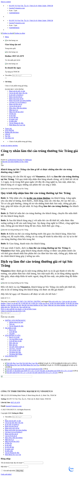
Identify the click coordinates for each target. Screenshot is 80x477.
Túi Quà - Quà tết (15, 348)
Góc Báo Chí (9, 138)
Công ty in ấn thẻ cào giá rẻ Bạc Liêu (13, 311)
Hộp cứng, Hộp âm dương (18, 108)
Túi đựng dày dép (15, 352)
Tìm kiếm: (8, 75)
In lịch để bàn (13, 117)
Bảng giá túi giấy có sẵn (17, 91)
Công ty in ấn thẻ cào (13, 303)
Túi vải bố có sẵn (15, 350)
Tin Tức (7, 136)
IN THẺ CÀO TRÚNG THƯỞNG (9, 145)
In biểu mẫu (13, 121)
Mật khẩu (4, 466)
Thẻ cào (11, 324)
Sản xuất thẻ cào (24, 307)
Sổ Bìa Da (12, 114)
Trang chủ (8, 128)
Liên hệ (7, 134)
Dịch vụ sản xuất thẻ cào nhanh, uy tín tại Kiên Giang (18, 309)
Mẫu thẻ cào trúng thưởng (56, 305)
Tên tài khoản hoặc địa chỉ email (12, 463)
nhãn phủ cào (5, 307)
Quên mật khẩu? (6, 474)
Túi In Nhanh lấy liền (16, 123)
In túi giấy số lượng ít (16, 95)
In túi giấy (12, 115)
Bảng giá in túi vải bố (16, 99)
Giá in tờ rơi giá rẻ (15, 106)
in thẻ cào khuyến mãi (13, 305)
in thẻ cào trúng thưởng (38, 198)
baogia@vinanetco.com (13, 406)
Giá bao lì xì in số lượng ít (17, 102)
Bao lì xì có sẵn (14, 337)
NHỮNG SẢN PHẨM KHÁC (15, 320)
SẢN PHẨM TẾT (11, 356)
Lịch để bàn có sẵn (15, 341)
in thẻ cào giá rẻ (44, 303)
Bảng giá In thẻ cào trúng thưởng (20, 100)
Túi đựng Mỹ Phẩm (15, 354)
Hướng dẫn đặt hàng (12, 132)
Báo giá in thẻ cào (55, 301)
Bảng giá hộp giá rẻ (15, 104)
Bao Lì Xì (12, 330)
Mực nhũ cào (13, 343)
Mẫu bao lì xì (13, 110)
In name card (13, 119)
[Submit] (1, 315)
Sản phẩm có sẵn (10, 328)
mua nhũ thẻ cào (71, 305)
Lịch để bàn (13, 332)
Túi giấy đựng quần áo (16, 347)
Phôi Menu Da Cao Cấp (17, 125)
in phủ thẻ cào (26, 303)
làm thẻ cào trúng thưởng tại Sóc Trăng (34, 305)
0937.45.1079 (15, 402)
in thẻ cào (34, 303)
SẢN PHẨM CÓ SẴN (12, 335)
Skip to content (6, 2)
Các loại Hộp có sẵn (15, 339)
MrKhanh (28, 160)
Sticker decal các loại (16, 322)
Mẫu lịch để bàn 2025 (16, 112)
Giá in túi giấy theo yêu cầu (18, 93)
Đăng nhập (19, 470)
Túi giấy (12, 333)
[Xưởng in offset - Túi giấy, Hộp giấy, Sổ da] (13, 33)
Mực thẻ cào (13, 345)
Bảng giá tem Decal (15, 97)
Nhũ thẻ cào (15, 307)
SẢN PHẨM (9, 130)
